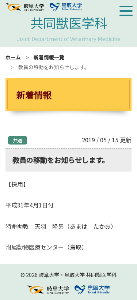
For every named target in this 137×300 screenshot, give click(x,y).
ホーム (13, 57)
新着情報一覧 (49, 57)
